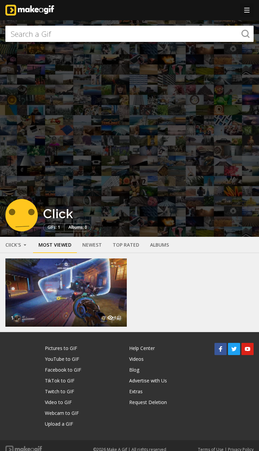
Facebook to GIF (63, 370)
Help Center (142, 348)
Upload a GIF (59, 424)
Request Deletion (148, 402)
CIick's (13, 245)
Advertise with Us (148, 380)
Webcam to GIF (62, 413)
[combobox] (129, 34)
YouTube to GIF (62, 359)
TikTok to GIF (60, 380)
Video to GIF (58, 402)
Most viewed (54, 245)
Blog (134, 370)
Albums (159, 245)
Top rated (126, 245)
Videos (136, 359)
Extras (136, 391)
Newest (92, 245)
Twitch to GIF (59, 391)
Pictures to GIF (61, 348)
